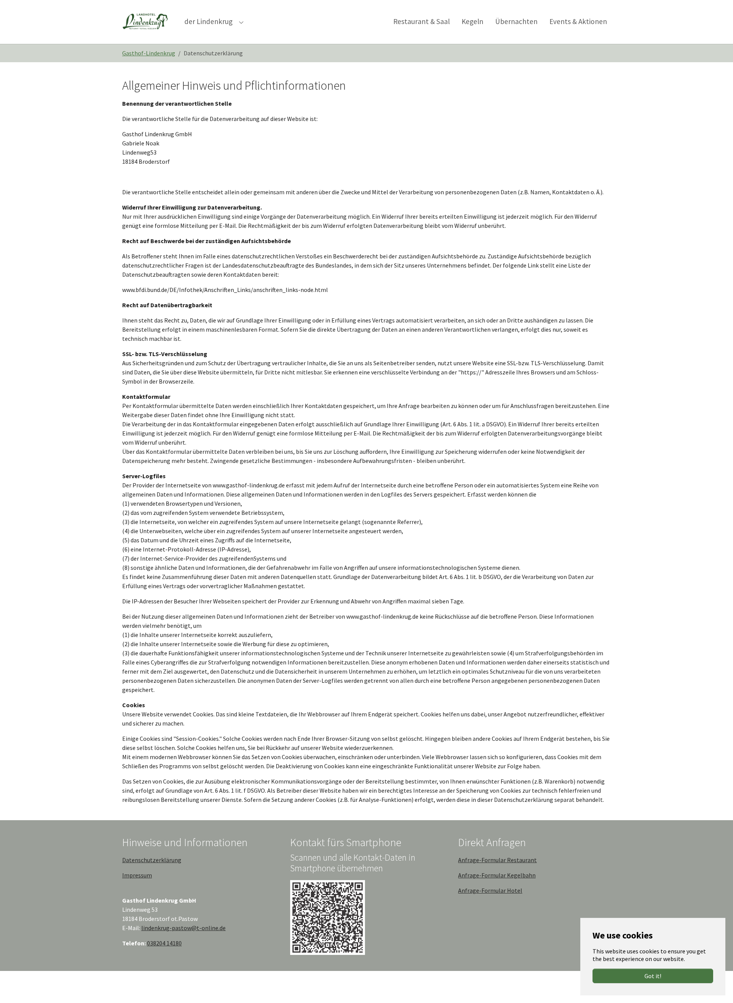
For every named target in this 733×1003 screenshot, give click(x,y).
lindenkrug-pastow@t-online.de (183, 928)
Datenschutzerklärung (151, 860)
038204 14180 (164, 943)
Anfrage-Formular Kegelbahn (497, 875)
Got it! (652, 976)
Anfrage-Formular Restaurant (497, 860)
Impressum (137, 875)
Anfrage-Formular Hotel (490, 890)
